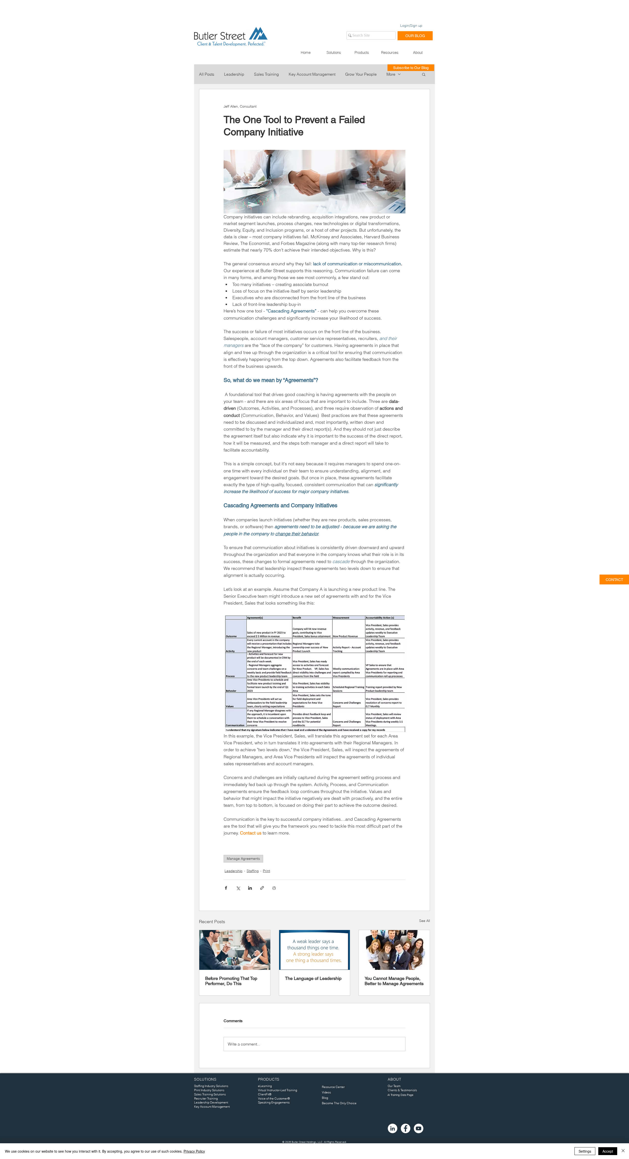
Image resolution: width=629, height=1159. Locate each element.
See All (424, 921)
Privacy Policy (194, 1151)
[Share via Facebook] (226, 888)
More (390, 74)
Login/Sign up (411, 25)
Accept (607, 1151)
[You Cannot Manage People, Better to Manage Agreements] (394, 950)
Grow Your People (361, 74)
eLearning (265, 1086)
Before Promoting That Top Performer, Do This (231, 981)
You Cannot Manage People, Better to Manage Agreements (394, 981)
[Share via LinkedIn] (250, 888)
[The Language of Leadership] (314, 950)
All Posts (206, 74)
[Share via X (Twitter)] (238, 888)
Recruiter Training (206, 1098)
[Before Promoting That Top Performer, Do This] (234, 950)
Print (266, 871)
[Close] (623, 1151)
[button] (334, 52)
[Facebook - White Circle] (405, 1128)
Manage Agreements (243, 858)
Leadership (234, 74)
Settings (585, 1151)
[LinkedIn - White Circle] (392, 1128)
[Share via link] (262, 888)
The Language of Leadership (313, 978)
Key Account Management (312, 74)
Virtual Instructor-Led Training (277, 1090)
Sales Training (266, 74)
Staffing (253, 871)
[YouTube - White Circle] (418, 1128)
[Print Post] (274, 888)
